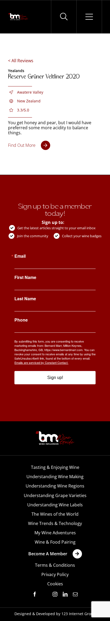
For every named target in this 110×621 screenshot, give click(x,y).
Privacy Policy (55, 574)
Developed (45, 613)
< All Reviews (20, 61)
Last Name (25, 299)
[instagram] (55, 594)
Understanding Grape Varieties (55, 495)
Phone (21, 320)
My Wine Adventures (55, 533)
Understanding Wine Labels (55, 505)
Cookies (55, 584)
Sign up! (55, 377)
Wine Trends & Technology (55, 523)
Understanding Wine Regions (55, 486)
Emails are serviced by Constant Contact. (41, 362)
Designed (22, 613)
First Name (25, 277)
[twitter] (45, 594)
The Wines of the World (55, 514)
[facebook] (34, 594)
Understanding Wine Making (55, 477)
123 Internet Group (78, 613)
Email (20, 256)
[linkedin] (65, 594)
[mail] (75, 594)
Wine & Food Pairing (55, 542)
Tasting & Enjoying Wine (55, 467)
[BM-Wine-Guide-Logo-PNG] (55, 433)
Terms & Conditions (55, 565)
